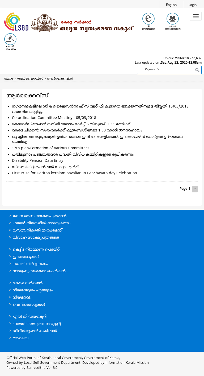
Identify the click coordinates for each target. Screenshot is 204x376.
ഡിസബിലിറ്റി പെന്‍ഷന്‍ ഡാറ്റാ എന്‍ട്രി (45, 167)
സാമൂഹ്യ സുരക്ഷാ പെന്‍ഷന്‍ (39, 271)
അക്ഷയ (21, 338)
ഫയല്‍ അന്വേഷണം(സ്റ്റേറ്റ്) (37, 324)
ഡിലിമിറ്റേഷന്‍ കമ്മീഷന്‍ (35, 331)
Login (193, 5)
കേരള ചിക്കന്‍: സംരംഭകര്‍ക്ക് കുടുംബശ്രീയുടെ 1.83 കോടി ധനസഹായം (77, 130)
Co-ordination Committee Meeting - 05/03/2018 (54, 118)
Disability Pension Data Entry (37, 161)
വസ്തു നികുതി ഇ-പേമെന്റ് (37, 230)
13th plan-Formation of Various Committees (51, 148)
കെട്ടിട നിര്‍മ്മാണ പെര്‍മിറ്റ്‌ (36, 249)
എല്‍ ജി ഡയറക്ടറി (29, 317)
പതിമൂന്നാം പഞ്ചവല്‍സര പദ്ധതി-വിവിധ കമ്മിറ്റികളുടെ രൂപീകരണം (73, 154)
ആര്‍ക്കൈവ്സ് (30, 79)
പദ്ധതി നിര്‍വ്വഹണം (30, 264)
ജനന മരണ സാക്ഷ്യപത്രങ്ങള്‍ (40, 216)
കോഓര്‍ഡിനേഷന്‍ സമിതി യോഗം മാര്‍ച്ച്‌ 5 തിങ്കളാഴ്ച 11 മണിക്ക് (71, 124)
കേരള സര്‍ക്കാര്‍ (27, 283)
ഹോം (9, 79)
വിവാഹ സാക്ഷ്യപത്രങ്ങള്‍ (36, 237)
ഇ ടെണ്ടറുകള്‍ (26, 257)
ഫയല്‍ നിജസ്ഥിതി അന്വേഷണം (41, 223)
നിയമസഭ (22, 297)
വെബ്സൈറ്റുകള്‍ (29, 305)
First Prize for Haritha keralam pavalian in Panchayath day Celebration (74, 173)
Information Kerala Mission (127, 363)
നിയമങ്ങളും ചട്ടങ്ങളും (33, 290)
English (171, 5)
